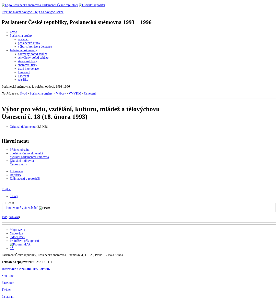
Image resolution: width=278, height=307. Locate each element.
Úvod (13, 32)
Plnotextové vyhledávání (21, 207)
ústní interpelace (28, 68)
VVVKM (75, 93)
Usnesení (90, 93)
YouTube (7, 275)
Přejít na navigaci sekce (48, 12)
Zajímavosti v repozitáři (25, 178)
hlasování (24, 72)
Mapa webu (17, 229)
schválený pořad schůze (33, 57)
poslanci (23, 39)
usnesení (23, 76)
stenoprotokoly (27, 61)
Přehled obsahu (20, 149)
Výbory (61, 93)
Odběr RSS (17, 237)
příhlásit (14, 217)
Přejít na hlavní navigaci (17, 12)
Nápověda (16, 233)
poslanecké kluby (29, 43)
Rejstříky (15, 175)
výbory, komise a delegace (35, 46)
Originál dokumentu (23, 126)
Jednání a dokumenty (23, 50)
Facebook (8, 282)
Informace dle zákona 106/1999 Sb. (26, 269)
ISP (4, 217)
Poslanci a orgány (21, 35)
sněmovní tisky (27, 65)
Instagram (8, 296)
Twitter (6, 289)
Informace (16, 171)
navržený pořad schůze (32, 54)
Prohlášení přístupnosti (24, 240)
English (6, 189)
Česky (14, 196)
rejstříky (23, 79)
